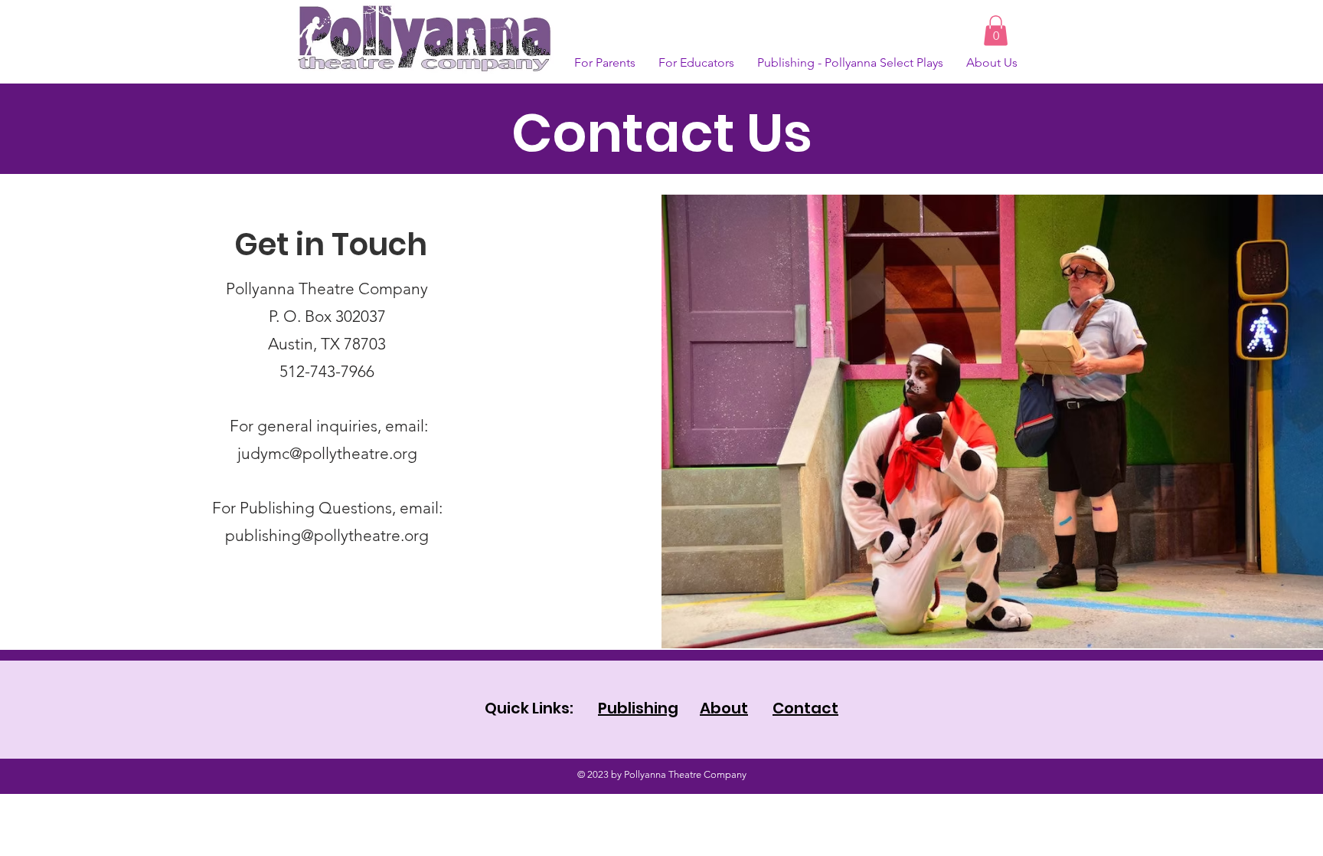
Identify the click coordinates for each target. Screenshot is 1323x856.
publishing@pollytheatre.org (327, 535)
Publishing (638, 708)
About (724, 708)
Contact (805, 708)
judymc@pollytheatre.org (327, 453)
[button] (995, 30)
